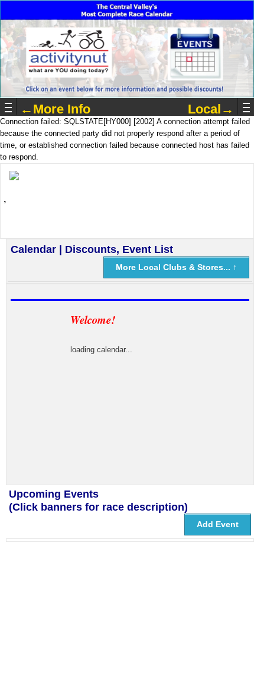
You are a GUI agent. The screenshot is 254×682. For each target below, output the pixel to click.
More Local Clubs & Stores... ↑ (176, 267)
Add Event (218, 524)
